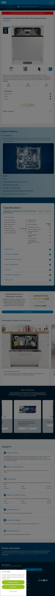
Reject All (13, 586)
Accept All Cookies (13, 582)
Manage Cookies (13, 591)
